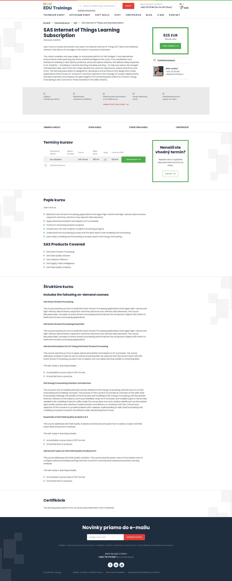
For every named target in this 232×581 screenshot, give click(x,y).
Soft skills (102, 15)
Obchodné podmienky (115, 572)
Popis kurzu (95, 127)
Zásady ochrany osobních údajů (88, 572)
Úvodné (46, 22)
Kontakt (174, 15)
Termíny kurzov (52, 127)
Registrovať (132, 159)
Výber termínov (168, 46)
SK (181, 4)
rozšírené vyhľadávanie (86, 10)
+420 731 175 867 (173, 71)
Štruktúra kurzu (138, 127)
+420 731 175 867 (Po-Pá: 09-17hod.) (156, 7)
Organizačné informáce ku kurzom (143, 572)
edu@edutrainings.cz (175, 74)
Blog (149, 15)
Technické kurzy (54, 15)
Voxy (117, 15)
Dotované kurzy (79, 15)
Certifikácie (133, 15)
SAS (75, 22)
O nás (160, 15)
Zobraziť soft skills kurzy (114, 104)
